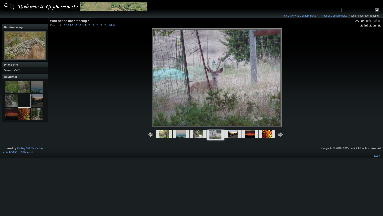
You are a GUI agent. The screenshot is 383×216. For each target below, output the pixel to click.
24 (69, 25)
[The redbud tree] (24, 92)
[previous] (366, 25)
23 (65, 25)
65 (114, 25)
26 (77, 25)
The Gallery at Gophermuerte (299, 15)
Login (377, 155)
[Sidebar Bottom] (375, 20)
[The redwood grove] (37, 119)
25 (73, 25)
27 (81, 25)
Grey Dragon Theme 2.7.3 (18, 151)
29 (89, 25)
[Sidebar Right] (378, 20)
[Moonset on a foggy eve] (37, 92)
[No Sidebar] (371, 20)
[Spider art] (11, 105)
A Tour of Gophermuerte (333, 15)
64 (110, 25)
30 (93, 25)
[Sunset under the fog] (37, 105)
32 (101, 25)
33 (105, 25)
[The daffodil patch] (11, 92)
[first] (361, 25)
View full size (357, 20)
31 (97, 25)
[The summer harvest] (24, 119)
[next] (374, 25)
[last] (379, 25)
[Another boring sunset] (11, 119)
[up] (370, 25)
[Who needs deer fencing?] (24, 105)
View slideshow (362, 20)
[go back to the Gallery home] (75, 6)
